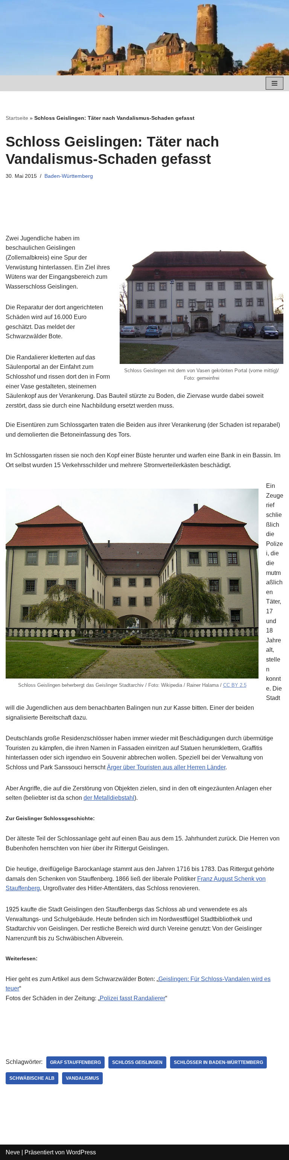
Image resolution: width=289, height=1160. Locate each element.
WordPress (81, 1152)
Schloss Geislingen (137, 1062)
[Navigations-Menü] (274, 83)
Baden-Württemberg (68, 176)
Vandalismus (82, 1078)
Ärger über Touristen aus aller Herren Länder (166, 767)
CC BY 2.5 (234, 685)
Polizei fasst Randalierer (132, 998)
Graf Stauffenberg (75, 1062)
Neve (13, 1152)
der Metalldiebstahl (109, 798)
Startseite (17, 118)
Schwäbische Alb (32, 1078)
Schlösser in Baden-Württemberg (218, 1062)
